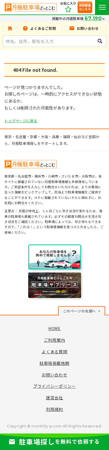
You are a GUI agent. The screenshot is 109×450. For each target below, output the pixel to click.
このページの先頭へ (79, 310)
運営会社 (54, 397)
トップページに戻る (20, 120)
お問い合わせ (54, 375)
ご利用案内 (54, 340)
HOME (54, 328)
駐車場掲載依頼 (54, 363)
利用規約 (54, 409)
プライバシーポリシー (54, 386)
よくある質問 (54, 351)
